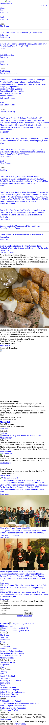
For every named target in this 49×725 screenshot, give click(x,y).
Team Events (5, 239)
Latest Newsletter (7, 55)
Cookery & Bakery (7, 112)
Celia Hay (4, 35)
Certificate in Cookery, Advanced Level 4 (16, 120)
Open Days (4, 33)
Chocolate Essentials (34, 181)
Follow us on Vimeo (8, 696)
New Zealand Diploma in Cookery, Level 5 (22, 121)
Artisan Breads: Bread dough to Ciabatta (22, 180)
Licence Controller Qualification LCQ (15, 226)
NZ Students (5, 71)
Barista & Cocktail (7, 204)
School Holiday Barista (24, 235)
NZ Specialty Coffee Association (13, 708)
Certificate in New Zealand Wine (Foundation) (18, 192)
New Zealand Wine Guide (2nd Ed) (14, 46)
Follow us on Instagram (9, 690)
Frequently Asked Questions (11, 89)
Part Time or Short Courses (10, 93)
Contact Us (4, 250)
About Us (4, 12)
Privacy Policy (20, 724)
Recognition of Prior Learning (12, 91)
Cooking (3, 170)
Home (2, 10)
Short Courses (5, 156)
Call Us (44, 6)
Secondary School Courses (10, 228)
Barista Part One (6, 210)
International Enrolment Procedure (13, 80)
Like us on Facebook (8, 687)
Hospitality (4, 132)
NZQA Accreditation (33, 33)
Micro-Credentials (7, 96)
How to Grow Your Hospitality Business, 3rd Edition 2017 (23, 44)
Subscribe (28, 613)
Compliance (5, 219)
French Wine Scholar (28, 201)
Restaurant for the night (38, 248)
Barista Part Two (20, 210)
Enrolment (4, 57)
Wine (2, 143)
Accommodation (6, 84)
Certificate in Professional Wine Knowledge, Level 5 (21, 149)
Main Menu (9, 3)
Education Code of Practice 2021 (27, 84)
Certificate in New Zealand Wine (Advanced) (24, 193)
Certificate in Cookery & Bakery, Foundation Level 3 (21, 118)
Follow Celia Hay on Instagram (12, 692)
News (2, 48)
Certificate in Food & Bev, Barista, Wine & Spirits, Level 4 (25, 141)
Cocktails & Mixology (36, 210)
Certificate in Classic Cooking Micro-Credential (21, 126)
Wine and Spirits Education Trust (13, 706)
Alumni (12, 33)
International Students (8, 73)
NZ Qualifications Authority (11, 701)
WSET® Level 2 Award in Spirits (26, 199)
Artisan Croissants (13, 183)
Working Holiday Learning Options (25, 82)
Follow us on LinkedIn (9, 694)
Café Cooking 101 (7, 235)
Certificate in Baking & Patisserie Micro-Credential (20, 176)
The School (4, 26)
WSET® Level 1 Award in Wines (21, 197)
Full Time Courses (7, 98)
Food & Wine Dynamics (26, 246)
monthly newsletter (24, 616)
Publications (5, 37)
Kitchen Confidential (8, 246)
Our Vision (20, 33)
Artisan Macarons (28, 183)
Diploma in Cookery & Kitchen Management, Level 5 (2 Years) (24, 124)
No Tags (3, 433)
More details (5, 346)
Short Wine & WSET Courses (18, 154)
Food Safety (35, 226)
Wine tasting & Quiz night (18, 248)
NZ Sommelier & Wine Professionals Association (19, 703)
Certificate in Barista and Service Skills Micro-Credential (22, 212)
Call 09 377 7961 (7, 253)
